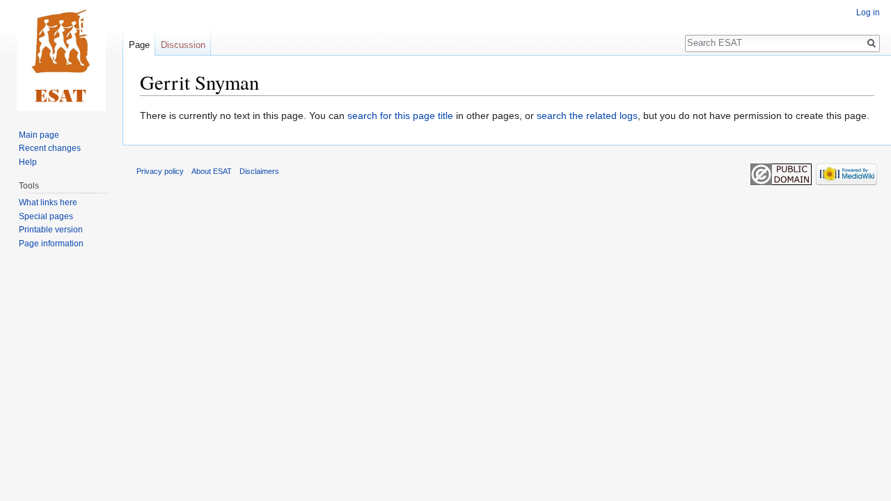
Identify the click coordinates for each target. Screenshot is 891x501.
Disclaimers (259, 171)
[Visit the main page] (61, 55)
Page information (51, 243)
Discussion (183, 45)
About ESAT (211, 171)
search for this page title (400, 115)
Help (28, 162)
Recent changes (50, 148)
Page (139, 45)
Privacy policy (160, 171)
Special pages (46, 216)
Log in (868, 12)
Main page (39, 135)
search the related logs (587, 115)
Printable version (51, 229)
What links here (48, 202)
